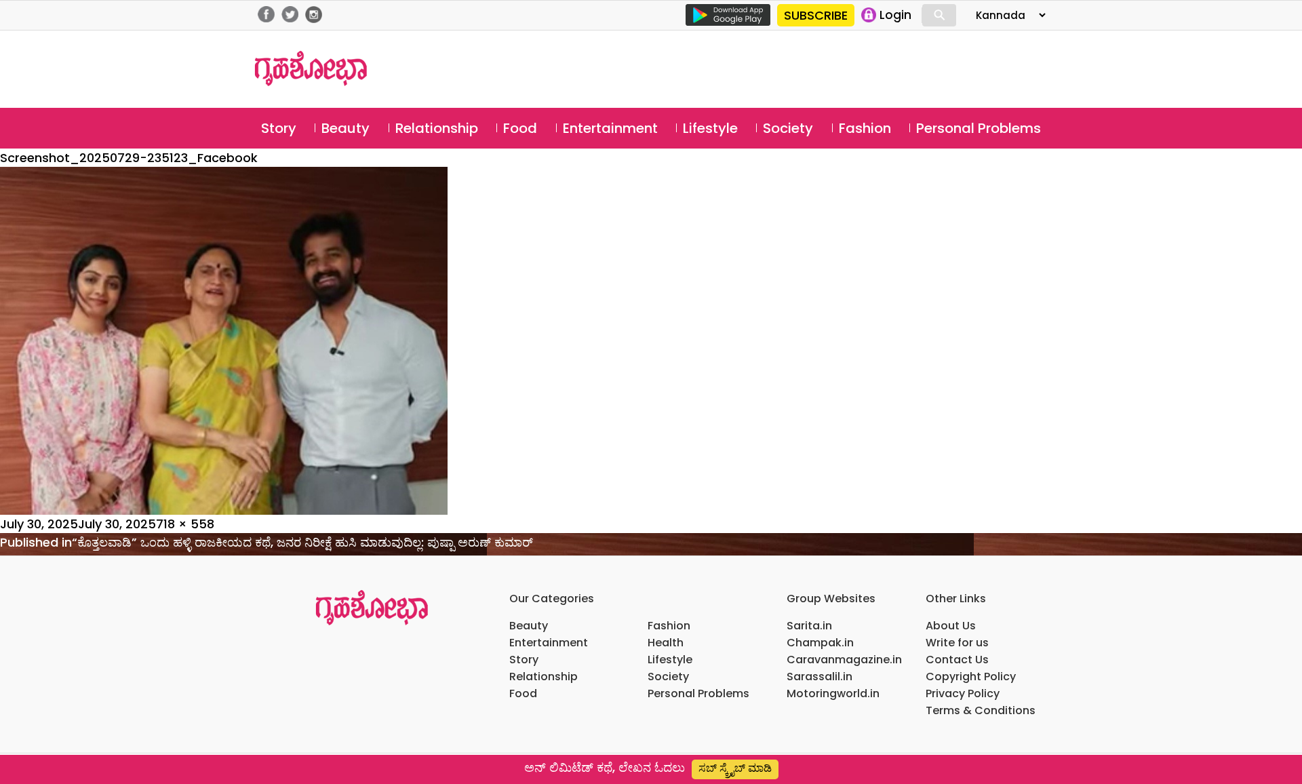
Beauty (345, 128)
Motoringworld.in (833, 693)
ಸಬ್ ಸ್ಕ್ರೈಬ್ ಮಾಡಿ (735, 768)
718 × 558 (185, 523)
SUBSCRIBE (816, 15)
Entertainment (610, 128)
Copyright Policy (971, 676)
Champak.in (820, 642)
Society (788, 128)
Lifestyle (710, 128)
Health (666, 642)
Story (278, 128)
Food (520, 128)
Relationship (436, 128)
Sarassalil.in (819, 676)
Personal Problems (978, 128)
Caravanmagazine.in (844, 659)
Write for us (957, 642)
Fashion (865, 128)
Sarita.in (809, 625)
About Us (951, 625)
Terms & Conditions (980, 710)
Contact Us (957, 659)
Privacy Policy (963, 693)
